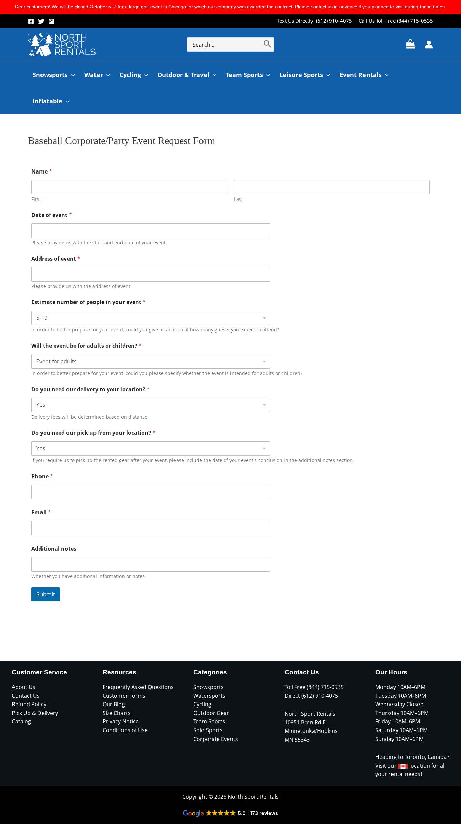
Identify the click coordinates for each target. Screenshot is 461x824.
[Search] (268, 44)
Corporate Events (215, 739)
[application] (71, 74)
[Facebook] (31, 21)
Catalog (21, 721)
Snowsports (208, 687)
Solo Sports (208, 730)
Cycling (202, 704)
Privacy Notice (121, 721)
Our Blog (114, 704)
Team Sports (209, 721)
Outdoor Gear (211, 713)
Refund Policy (29, 704)
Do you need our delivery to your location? (90, 389)
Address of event (55, 259)
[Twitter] (41, 21)
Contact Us (26, 695)
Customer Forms (124, 695)
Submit (45, 594)
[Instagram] (51, 21)
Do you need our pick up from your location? (93, 433)
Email (41, 512)
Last (238, 199)
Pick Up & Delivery (35, 713)
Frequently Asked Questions (138, 687)
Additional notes (53, 549)
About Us (23, 687)
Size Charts (117, 713)
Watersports (209, 695)
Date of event (51, 215)
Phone (42, 476)
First (36, 199)
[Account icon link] (429, 44)
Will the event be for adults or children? (86, 346)
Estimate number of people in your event (88, 302)
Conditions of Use (125, 730)
